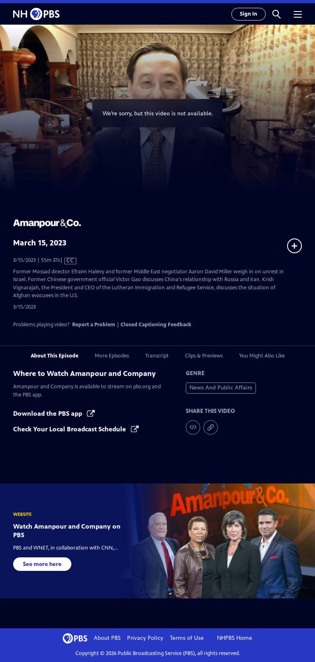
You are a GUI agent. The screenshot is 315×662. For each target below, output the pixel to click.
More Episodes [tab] (112, 356)
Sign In (248, 14)
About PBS (107, 638)
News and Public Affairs (220, 387)
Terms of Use (187, 638)
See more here (42, 564)
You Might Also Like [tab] (262, 356)
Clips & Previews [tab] (204, 356)
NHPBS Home (234, 638)
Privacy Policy (145, 638)
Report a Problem (93, 324)
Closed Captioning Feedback (156, 324)
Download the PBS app (48, 413)
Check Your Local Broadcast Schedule (70, 429)
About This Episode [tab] (54, 356)
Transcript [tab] (157, 356)
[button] (276, 14)
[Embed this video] (193, 427)
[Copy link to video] (210, 427)
